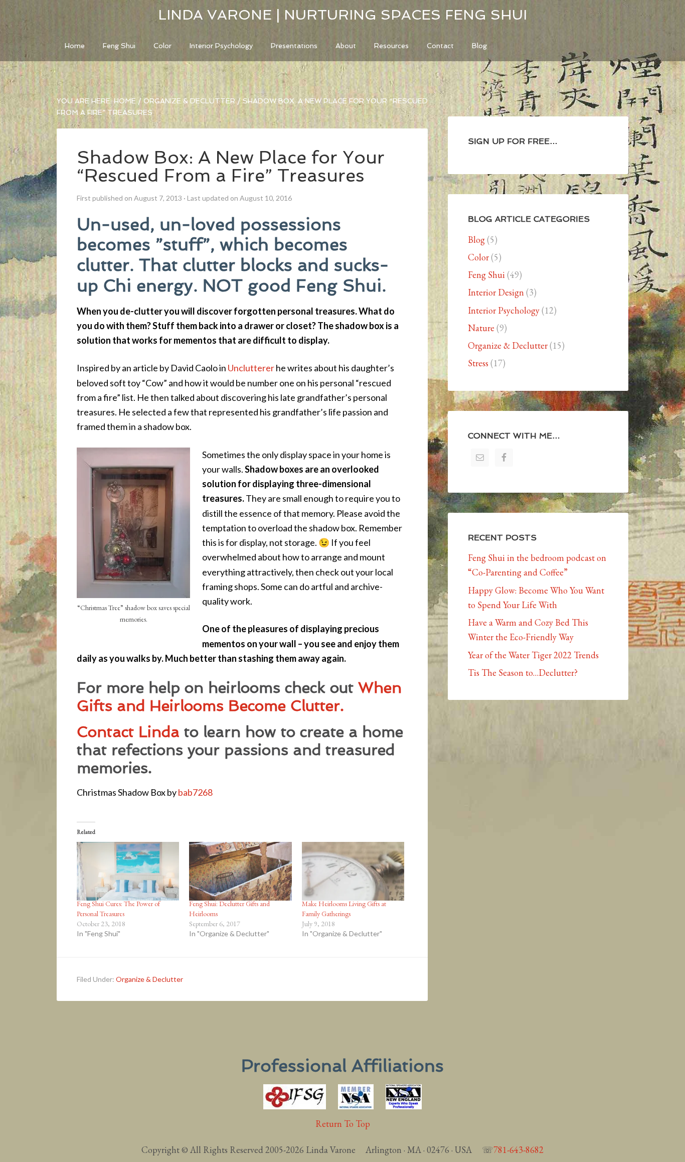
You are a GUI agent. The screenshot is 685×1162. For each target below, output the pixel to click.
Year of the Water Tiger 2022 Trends (533, 655)
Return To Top (342, 1123)
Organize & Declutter (149, 979)
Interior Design (496, 292)
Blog (476, 239)
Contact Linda (130, 732)
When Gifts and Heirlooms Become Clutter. (239, 696)
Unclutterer (251, 367)
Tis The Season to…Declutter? (523, 672)
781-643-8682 (518, 1149)
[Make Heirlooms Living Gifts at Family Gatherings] (353, 871)
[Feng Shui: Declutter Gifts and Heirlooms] (240, 871)
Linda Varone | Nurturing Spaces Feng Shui (342, 15)
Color (478, 257)
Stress (478, 363)
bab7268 (195, 792)
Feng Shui (486, 274)
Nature (481, 328)
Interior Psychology (504, 310)
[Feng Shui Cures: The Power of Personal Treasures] (128, 871)
